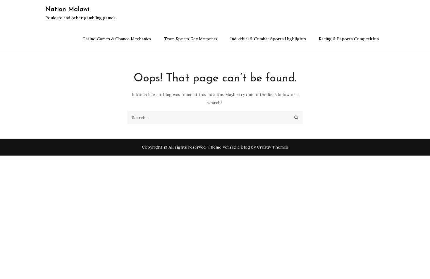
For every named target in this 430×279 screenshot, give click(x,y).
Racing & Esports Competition (349, 38)
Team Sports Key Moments (190, 38)
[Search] (296, 117)
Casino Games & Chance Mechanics (116, 38)
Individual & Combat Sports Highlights (268, 38)
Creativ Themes (272, 147)
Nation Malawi (67, 9)
